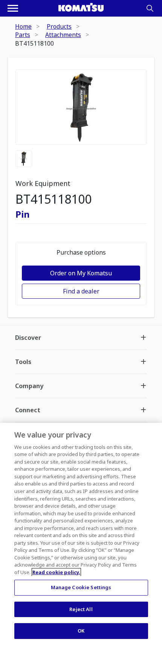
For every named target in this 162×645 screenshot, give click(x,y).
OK (81, 630)
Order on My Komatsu (81, 273)
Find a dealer (81, 291)
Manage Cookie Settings (81, 587)
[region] (81, 534)
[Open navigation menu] (13, 8)
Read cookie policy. (56, 572)
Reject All (80, 609)
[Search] (149, 8)
